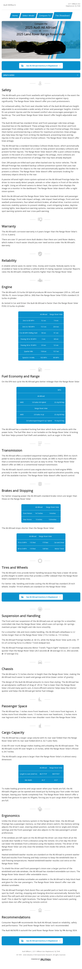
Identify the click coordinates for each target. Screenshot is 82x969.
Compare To (45, 15)
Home (15, 15)
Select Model (28, 15)
